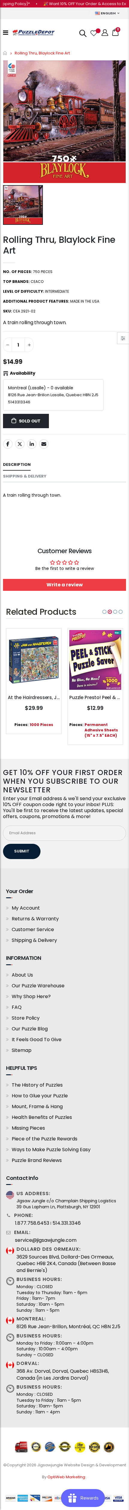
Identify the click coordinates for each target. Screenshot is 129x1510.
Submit (21, 851)
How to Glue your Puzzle (40, 1095)
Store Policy (26, 1018)
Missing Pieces (28, 1128)
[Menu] (5, 32)
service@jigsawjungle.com (45, 1240)
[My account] (105, 32)
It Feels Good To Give (37, 1039)
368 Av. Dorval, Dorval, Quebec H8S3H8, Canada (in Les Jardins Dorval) (62, 1374)
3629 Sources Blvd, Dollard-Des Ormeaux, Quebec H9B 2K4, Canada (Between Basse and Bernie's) (66, 1264)
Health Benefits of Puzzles (42, 1117)
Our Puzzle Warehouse (38, 985)
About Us (22, 974)
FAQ (17, 1007)
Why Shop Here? (31, 996)
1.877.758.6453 (32, 1223)
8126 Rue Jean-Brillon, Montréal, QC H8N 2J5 (68, 1326)
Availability (22, 373)
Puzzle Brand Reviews (37, 1160)
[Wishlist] (93, 32)
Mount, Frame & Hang (37, 1106)
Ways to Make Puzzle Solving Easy (51, 1149)
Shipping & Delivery (34, 940)
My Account (26, 908)
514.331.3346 (66, 1223)
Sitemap (22, 1050)
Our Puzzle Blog (30, 1028)
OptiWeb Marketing (66, 1477)
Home (5, 53)
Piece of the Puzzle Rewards (44, 1138)
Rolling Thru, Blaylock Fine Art (59, 245)
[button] (104, 611)
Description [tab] (17, 464)
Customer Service (33, 929)
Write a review (64, 584)
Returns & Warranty (35, 918)
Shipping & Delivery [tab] (24, 476)
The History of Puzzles (37, 1085)
